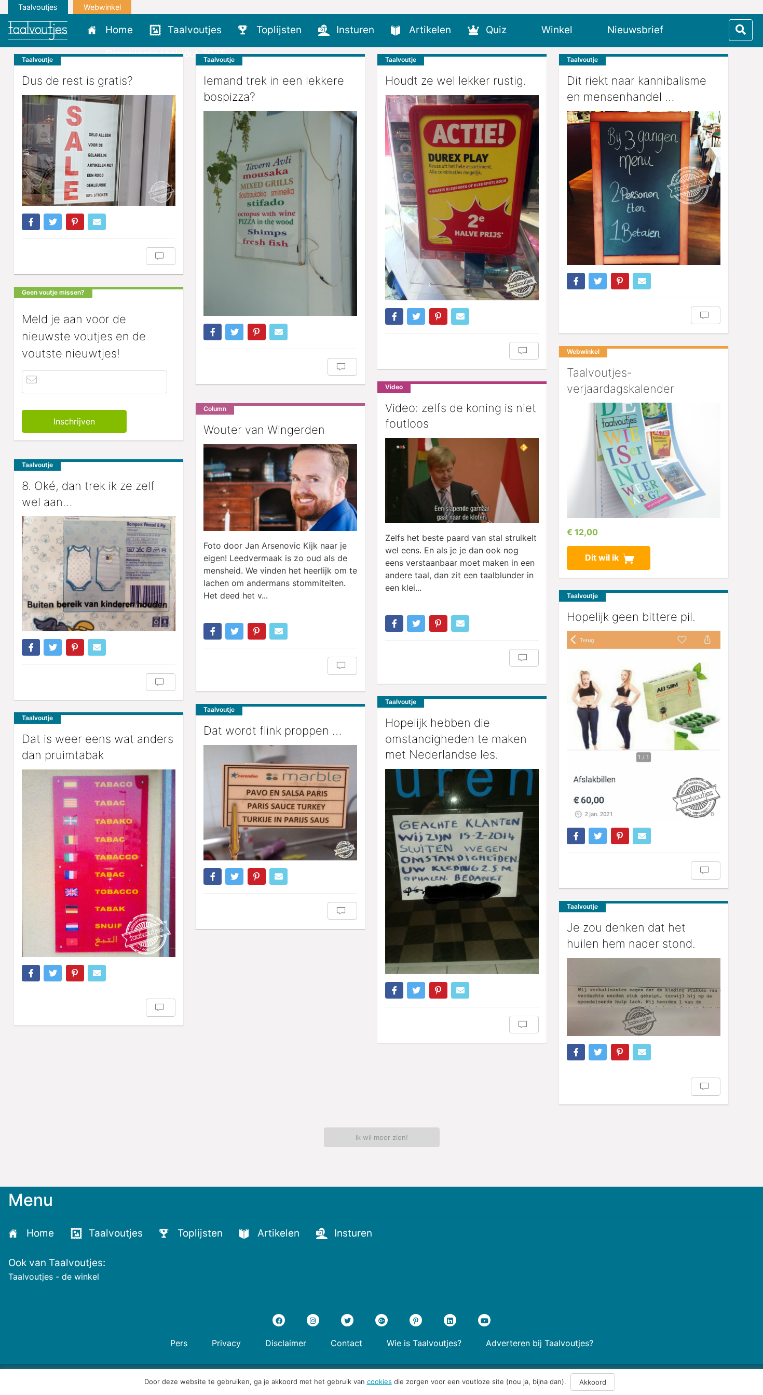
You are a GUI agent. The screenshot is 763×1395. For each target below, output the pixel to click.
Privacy (226, 1343)
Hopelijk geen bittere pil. (631, 616)
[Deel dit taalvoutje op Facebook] (31, 222)
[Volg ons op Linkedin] (450, 1320)
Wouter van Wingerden (264, 429)
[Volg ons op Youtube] (484, 1320)
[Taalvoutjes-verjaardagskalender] (643, 460)
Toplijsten (279, 30)
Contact (346, 1343)
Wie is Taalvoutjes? (424, 1343)
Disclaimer (285, 1343)
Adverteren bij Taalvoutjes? (539, 1343)
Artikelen (430, 30)
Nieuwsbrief (635, 30)
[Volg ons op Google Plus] (381, 1320)
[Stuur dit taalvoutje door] (97, 222)
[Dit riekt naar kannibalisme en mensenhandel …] (643, 188)
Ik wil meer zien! (382, 1137)
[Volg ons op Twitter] (347, 1320)
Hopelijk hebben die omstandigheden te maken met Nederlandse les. (456, 739)
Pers (178, 1343)
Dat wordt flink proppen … (272, 730)
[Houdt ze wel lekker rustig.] (462, 197)
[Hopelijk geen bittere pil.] (643, 725)
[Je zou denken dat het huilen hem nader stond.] (643, 997)
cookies (379, 1381)
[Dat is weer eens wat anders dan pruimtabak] (98, 863)
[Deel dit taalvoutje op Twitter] (53, 222)
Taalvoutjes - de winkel (53, 1276)
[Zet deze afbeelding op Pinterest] (75, 222)
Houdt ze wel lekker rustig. (455, 80)
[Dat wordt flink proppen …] (280, 802)
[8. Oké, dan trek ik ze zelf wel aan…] (98, 573)
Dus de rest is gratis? (77, 80)
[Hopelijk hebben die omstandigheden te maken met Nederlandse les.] (462, 871)
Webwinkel (102, 7)
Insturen (355, 30)
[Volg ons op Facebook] (278, 1320)
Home (119, 30)
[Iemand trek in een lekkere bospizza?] (280, 213)
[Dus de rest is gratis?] (98, 150)
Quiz (496, 30)
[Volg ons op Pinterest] (416, 1320)
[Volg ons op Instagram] (313, 1320)
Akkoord (592, 1382)
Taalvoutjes (38, 7)
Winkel (557, 30)
